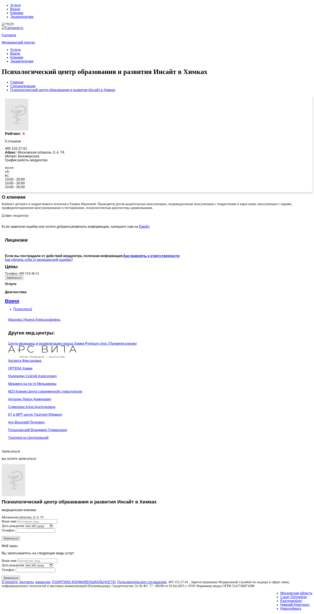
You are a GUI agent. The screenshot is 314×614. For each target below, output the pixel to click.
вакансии (42, 582)
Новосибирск (290, 608)
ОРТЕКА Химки (20, 368)
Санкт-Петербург (293, 597)
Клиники (16, 13)
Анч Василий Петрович (26, 422)
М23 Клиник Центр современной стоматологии (45, 391)
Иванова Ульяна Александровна (34, 319)
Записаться (14, 277)
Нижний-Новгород (294, 605)
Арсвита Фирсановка (24, 360)
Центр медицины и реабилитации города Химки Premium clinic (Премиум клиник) (72, 343)
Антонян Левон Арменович (29, 399)
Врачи (15, 9)
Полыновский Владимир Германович (37, 430)
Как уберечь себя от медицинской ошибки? (39, 260)
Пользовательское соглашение (142, 582)
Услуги (15, 5)
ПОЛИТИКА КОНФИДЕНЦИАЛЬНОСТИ (84, 582)
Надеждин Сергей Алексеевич (32, 376)
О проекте (10, 582)
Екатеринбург (291, 601)
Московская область (296, 593)
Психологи (22, 309)
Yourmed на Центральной (28, 437)
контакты (26, 582)
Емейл (144, 226)
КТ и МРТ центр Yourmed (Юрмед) (35, 414)
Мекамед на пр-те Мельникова (32, 384)
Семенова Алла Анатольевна (31, 407)
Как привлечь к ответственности (151, 256)
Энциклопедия (22, 17)
